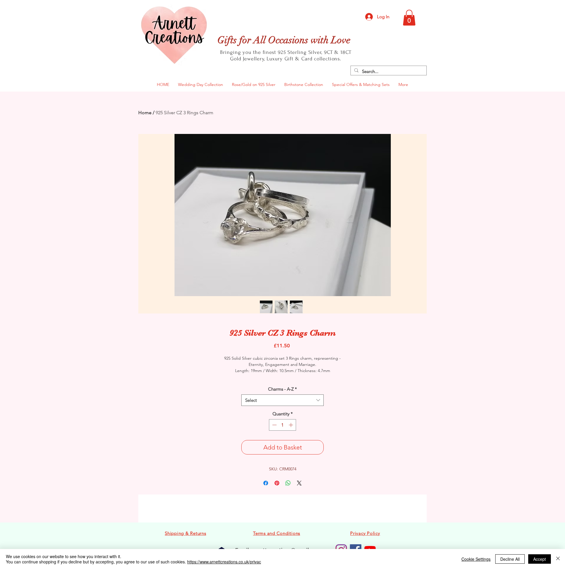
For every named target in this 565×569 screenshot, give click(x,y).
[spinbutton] (283, 424)
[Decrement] (274, 424)
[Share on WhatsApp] (288, 483)
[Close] (557, 559)
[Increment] (291, 424)
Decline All (510, 559)
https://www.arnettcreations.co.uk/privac (224, 562)
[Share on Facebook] (265, 483)
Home (145, 112)
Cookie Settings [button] (476, 559)
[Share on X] (299, 483)
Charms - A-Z (282, 389)
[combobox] (282, 400)
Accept (539, 559)
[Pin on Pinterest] (276, 483)
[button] (409, 18)
